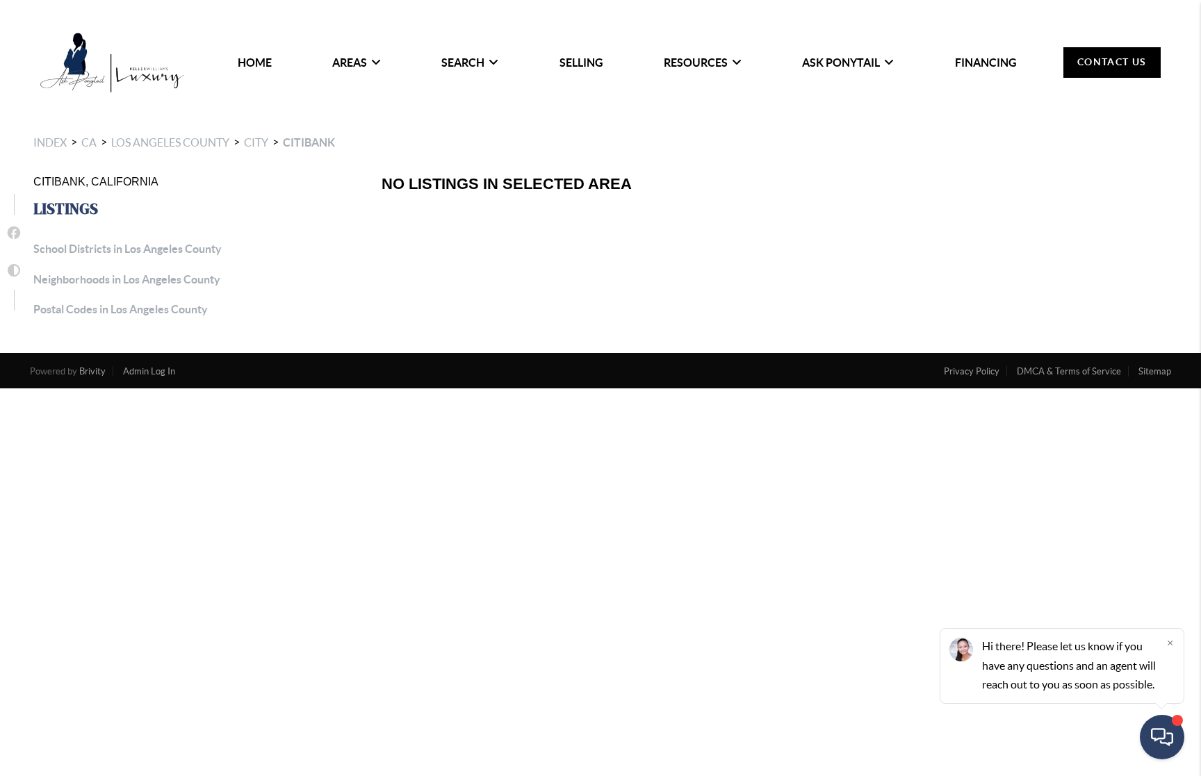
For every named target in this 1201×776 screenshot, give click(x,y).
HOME (255, 62)
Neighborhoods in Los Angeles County (126, 279)
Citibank (309, 142)
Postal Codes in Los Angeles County (120, 309)
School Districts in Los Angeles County (127, 248)
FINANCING (986, 62)
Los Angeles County (170, 142)
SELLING (581, 62)
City (256, 142)
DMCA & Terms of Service (1069, 371)
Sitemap (1154, 371)
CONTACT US (1112, 61)
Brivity (92, 371)
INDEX (50, 142)
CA (89, 142)
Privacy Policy (971, 371)
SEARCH (462, 62)
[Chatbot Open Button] (1162, 737)
